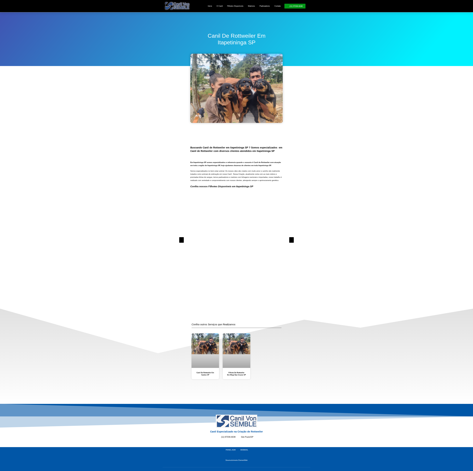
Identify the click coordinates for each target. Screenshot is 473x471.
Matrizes (251, 6)
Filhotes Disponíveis (235, 6)
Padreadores (265, 6)
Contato (277, 6)
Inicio (210, 6)
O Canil (220, 6)
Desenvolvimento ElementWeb (236, 460)
